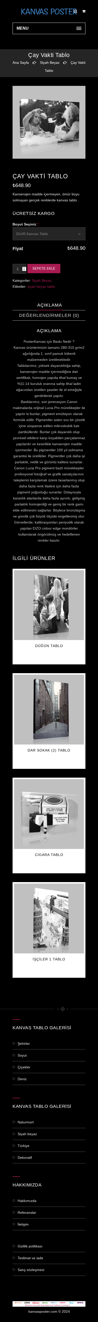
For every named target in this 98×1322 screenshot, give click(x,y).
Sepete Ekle (43, 268)
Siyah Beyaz (50, 63)
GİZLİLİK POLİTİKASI (30, 1246)
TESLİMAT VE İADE (30, 1258)
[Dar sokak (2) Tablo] (49, 709)
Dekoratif (25, 1158)
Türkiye (23, 1146)
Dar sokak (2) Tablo (49, 750)
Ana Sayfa (21, 63)
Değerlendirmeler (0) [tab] (49, 315)
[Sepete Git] (83, 11)
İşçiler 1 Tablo (49, 959)
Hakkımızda (27, 1201)
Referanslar (27, 1213)
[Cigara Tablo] (49, 814)
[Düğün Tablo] (49, 605)
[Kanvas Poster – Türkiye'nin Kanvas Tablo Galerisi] (49, 11)
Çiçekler (24, 1067)
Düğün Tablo (49, 646)
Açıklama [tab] (49, 305)
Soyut (22, 1055)
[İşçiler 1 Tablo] (49, 918)
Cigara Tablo (49, 855)
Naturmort (26, 1122)
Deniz (22, 1079)
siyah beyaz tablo (41, 286)
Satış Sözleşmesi (31, 1270)
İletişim (23, 1224)
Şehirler (24, 1044)
